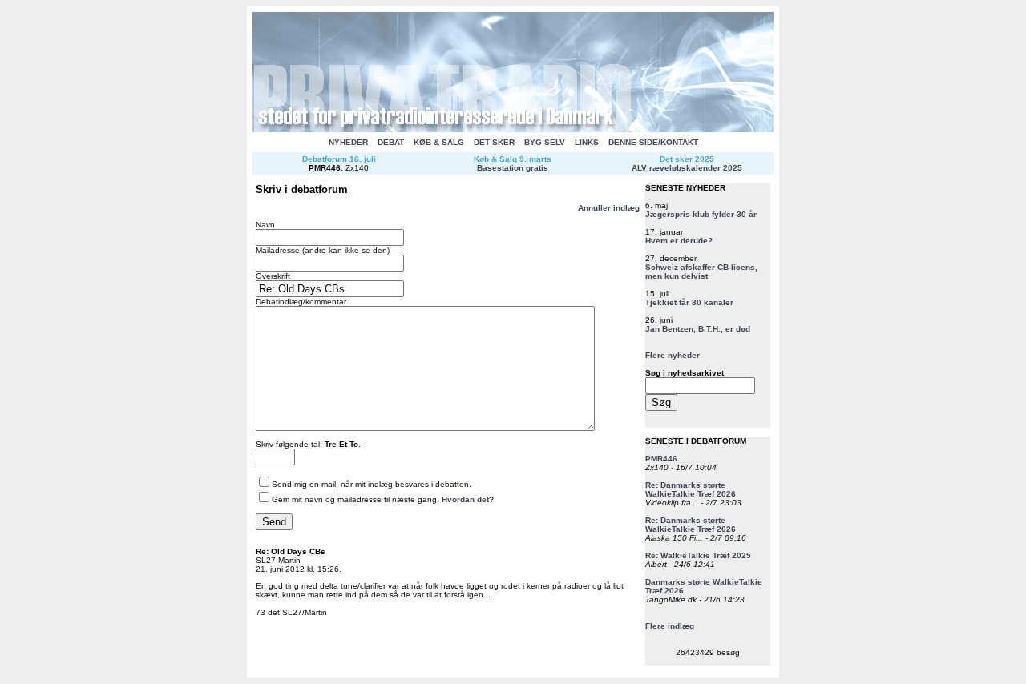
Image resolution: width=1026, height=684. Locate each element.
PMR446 (325, 167)
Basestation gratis (512, 167)
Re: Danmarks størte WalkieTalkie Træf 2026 (690, 489)
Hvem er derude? (679, 240)
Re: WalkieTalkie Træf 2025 (698, 555)
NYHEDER (348, 142)
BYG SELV (544, 142)
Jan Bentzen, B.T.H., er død (697, 328)
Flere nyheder (672, 355)
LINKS (587, 142)
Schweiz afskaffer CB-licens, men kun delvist (701, 271)
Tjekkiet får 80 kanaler (689, 302)
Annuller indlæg (609, 207)
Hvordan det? (468, 499)
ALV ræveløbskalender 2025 (687, 167)
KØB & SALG (439, 142)
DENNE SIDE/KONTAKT (653, 142)
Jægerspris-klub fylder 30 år (701, 214)
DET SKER (494, 142)
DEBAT (391, 142)
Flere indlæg (669, 626)
